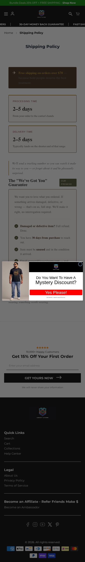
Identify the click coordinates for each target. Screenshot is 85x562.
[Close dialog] (80, 264)
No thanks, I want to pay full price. (56, 297)
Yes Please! (56, 292)
